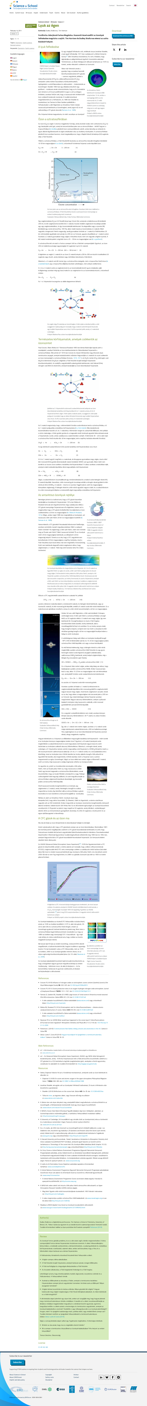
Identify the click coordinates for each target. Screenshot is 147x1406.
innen (50, 1095)
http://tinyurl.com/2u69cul (55, 1016)
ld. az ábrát (59, 143)
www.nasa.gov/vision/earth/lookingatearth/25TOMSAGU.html (63, 1207)
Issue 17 (61, 22)
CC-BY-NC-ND (43, 1347)
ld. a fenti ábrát (81, 428)
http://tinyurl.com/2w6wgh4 (54, 1194)
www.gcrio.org (47, 1136)
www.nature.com (83, 1000)
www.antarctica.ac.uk (48, 1053)
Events (57, 12)
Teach (51, 12)
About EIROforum (16, 1377)
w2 (56, 912)
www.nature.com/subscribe (53, 1098)
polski (14, 73)
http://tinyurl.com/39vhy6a (93, 1147)
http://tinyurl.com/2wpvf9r (78, 1136)
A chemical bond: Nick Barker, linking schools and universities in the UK (77, 1028)
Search (128, 5)
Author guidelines (83, 12)
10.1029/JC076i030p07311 (81, 991)
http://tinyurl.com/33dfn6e (61, 1201)
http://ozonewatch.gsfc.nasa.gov (54, 1116)
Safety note (49, 1377)
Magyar (14, 67)
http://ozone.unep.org (69, 1181)
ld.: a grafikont (97, 239)
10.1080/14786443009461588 (73, 1081)
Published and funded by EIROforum (20, 1397)
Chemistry (18, 42)
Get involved (71, 12)
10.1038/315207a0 (79, 997)
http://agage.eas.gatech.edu (87, 1064)
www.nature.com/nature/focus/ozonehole (57, 1107)
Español (14, 76)
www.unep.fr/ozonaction (51, 1175)
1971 (79, 358)
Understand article (31, 26)
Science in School (43, 22)
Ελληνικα (15, 64)
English (14, 58)
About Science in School (18, 1374)
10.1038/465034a (97, 1091)
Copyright (48, 1374)
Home (12, 12)
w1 (67, 56)
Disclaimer (48, 1380)
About (63, 12)
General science (15, 45)
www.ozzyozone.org (73, 1160)
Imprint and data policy (17, 1380)
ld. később (53, 129)
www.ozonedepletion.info (56, 1166)
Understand (44, 12)
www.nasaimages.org (94, 1198)
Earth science (27, 42)
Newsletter (120, 5)
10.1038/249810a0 (86, 1010)
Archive (76, 1374)
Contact (112, 5)
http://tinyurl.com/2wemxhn (56, 1003)
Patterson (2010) (96, 1227)
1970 (75, 358)
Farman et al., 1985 (68, 110)
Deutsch (14, 61)
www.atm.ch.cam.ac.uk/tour (52, 1124)
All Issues (29, 12)
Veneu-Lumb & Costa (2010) (54, 1316)
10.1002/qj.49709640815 (79, 985)
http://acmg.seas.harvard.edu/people (54, 1147)
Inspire (36, 12)
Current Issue (19, 12)
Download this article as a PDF (123, 36)
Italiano (14, 70)
